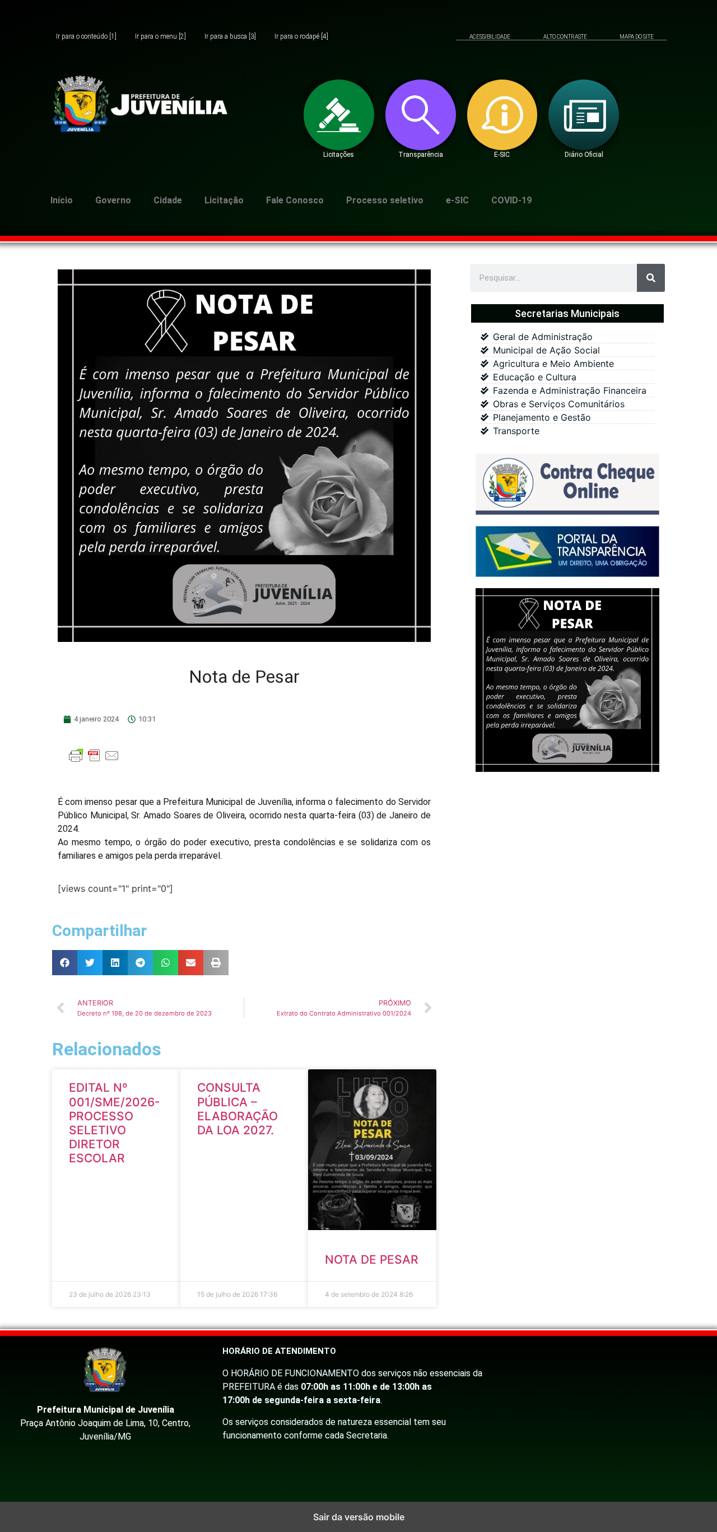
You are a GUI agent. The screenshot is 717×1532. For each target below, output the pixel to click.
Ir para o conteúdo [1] (86, 37)
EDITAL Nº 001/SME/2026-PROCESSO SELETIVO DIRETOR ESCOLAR (114, 1123)
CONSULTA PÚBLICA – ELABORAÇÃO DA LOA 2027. (237, 1109)
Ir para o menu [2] (160, 37)
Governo (113, 200)
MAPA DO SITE (637, 37)
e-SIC (457, 200)
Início (61, 200)
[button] (64, 962)
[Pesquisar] (651, 278)
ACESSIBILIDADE (489, 37)
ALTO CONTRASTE (565, 37)
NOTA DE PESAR (371, 1259)
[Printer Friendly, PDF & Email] (94, 760)
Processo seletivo (384, 200)
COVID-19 (511, 200)
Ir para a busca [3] (230, 37)
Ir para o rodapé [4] (301, 37)
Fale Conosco (295, 200)
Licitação (224, 200)
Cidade (167, 200)
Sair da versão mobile (358, 1516)
